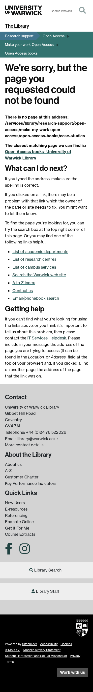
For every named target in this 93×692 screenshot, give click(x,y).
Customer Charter (21, 477)
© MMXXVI (12, 650)
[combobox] (67, 10)
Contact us (22, 290)
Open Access (53, 36)
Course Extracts (20, 534)
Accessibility (49, 644)
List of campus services (34, 267)
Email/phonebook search (35, 298)
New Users (15, 502)
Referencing (16, 515)
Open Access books (21, 53)
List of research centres (34, 259)
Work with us (72, 672)
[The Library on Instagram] (24, 551)
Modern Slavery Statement (42, 650)
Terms (9, 662)
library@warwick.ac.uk (38, 438)
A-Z (8, 470)
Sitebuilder (29, 644)
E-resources (16, 509)
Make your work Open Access (29, 44)
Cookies (66, 644)
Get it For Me (17, 528)
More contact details (24, 444)
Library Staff (47, 591)
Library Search (48, 570)
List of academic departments (40, 251)
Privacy (75, 656)
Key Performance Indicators (30, 483)
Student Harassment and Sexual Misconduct (36, 656)
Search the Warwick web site (39, 274)
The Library (17, 26)
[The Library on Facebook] (10, 551)
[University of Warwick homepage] (23, 10)
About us (13, 464)
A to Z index (23, 282)
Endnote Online (19, 521)
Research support (19, 36)
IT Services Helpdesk (46, 338)
